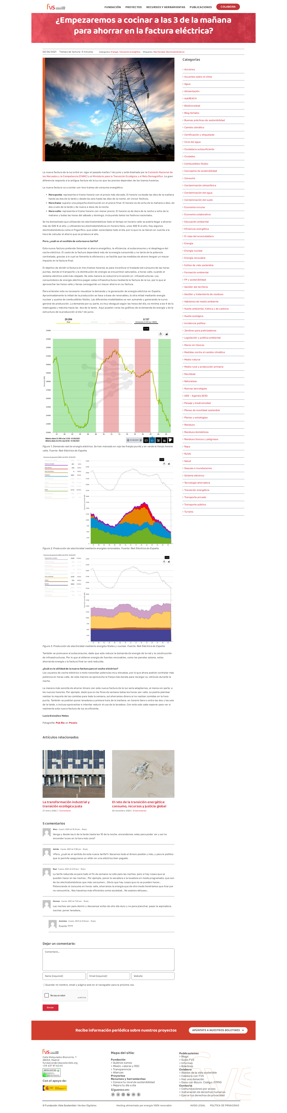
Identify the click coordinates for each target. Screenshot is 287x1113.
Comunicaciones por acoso (198, 1088)
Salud (187, 461)
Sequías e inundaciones (198, 468)
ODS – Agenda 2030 (195, 395)
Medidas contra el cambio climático (204, 352)
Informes (187, 1063)
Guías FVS (187, 1059)
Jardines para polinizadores (200, 330)
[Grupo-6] (139, 1093)
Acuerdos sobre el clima (198, 76)
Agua (187, 84)
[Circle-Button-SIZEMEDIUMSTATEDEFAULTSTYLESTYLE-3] (133, 1093)
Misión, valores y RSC (126, 1066)
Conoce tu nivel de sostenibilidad (134, 1082)
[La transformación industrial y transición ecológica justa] (74, 751)
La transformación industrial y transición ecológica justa (66, 804)
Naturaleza (190, 381)
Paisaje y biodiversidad (197, 403)
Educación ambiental (196, 221)
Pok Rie (60, 722)
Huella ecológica (193, 316)
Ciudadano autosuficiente (199, 149)
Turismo (188, 511)
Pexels (73, 722)
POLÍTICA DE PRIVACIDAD (224, 1105)
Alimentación (192, 91)
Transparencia (122, 1069)
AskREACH (190, 98)
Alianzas (118, 1072)
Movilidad (189, 374)
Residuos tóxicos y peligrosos (201, 439)
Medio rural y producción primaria (203, 366)
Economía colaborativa (197, 214)
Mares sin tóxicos (194, 345)
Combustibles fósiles (196, 163)
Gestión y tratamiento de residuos (203, 294)
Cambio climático (194, 127)
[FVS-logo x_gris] (118, 1093)
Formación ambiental (196, 272)
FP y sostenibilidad (195, 279)
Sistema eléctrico (194, 475)
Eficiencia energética (196, 229)
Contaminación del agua (198, 192)
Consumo (189, 178)
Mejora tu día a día (124, 1085)
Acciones (189, 69)
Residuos (189, 424)
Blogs (184, 1056)
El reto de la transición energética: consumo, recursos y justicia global (139, 804)
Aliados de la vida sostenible (199, 1072)
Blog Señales (191, 113)
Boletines (187, 1066)
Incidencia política (195, 323)
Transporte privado (195, 497)
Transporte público (195, 504)
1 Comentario (65, 811)
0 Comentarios (139, 811)
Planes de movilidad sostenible (202, 410)
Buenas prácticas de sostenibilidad (204, 120)
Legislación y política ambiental (202, 337)
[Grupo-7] (123, 1093)
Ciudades (189, 156)
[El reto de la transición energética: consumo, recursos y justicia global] (143, 751)
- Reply (83, 829)
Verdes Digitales (87, 1105)
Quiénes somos (122, 1062)
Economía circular (194, 207)
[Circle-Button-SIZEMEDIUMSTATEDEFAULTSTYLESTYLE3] (128, 1093)
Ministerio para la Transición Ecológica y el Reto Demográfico (128, 176)
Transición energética (130, 52)
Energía (114, 52)
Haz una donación (192, 1079)
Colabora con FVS (192, 1076)
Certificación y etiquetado (199, 134)
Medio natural (192, 359)
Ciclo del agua (192, 142)
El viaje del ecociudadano (199, 236)
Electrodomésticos (175, 52)
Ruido (187, 453)
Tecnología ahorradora (197, 482)
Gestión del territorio (196, 286)
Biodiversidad (192, 105)
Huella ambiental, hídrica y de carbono (206, 308)
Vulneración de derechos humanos (203, 1092)
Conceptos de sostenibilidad (200, 171)
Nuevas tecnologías (195, 388)
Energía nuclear (193, 250)
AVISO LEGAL (198, 1105)
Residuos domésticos (196, 432)
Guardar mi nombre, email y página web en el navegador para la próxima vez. (90, 984)
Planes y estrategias (196, 417)
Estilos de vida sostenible (198, 265)
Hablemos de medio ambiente (201, 301)
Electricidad (159, 52)
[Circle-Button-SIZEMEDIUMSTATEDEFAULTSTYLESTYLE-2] (113, 1093)
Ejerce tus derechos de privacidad (203, 1095)
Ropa (187, 446)
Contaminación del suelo (198, 200)
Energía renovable (194, 258)
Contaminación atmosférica (200, 185)
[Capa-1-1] (56, 5)
